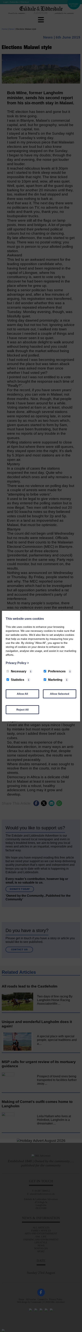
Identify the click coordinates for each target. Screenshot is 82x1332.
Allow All (22, 693)
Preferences (57, 671)
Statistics (17, 679)
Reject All (22, 709)
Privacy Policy (17, 663)
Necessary (18, 671)
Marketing (55, 679)
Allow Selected (59, 693)
